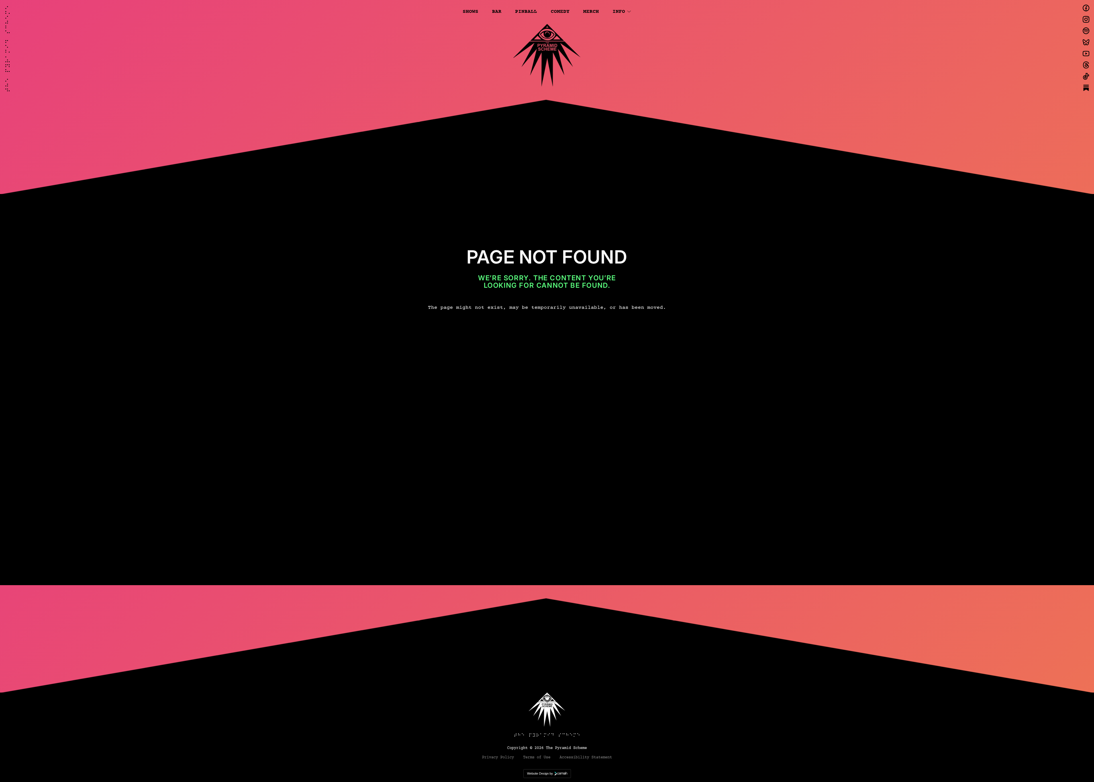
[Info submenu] (629, 11)
